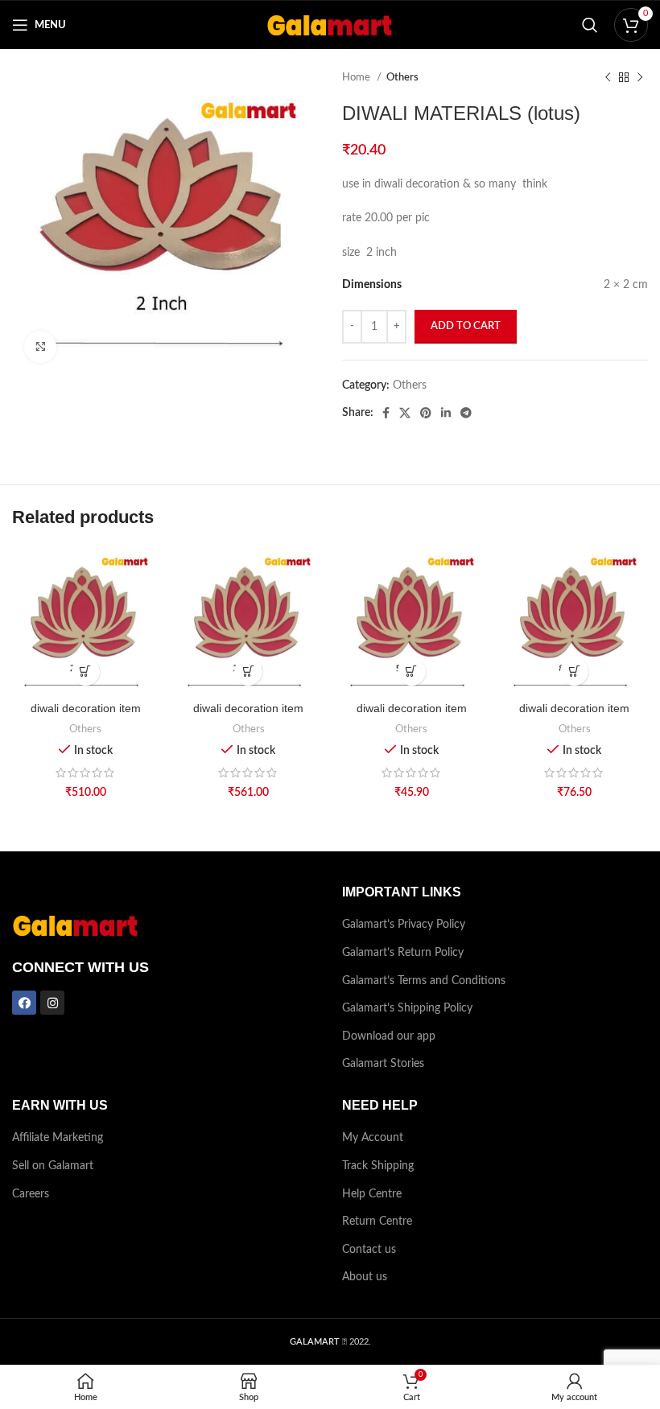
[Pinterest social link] (425, 412)
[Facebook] (24, 1003)
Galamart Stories (383, 1063)
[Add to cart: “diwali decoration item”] (86, 671)
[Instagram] (52, 1003)
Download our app (388, 1036)
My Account (372, 1137)
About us (364, 1277)
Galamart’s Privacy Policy (403, 924)
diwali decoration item (86, 708)
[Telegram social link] (466, 412)
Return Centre (377, 1221)
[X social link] (404, 412)
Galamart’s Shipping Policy (407, 1008)
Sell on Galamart (52, 1166)
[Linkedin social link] (446, 412)
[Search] (590, 25)
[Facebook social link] (385, 412)
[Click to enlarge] (40, 347)
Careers (30, 1194)
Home (357, 77)
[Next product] (640, 78)
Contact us (369, 1249)
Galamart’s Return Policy (403, 952)
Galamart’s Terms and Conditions (423, 981)
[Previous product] (608, 78)
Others (402, 77)
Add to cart (466, 326)
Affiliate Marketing (57, 1137)
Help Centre (372, 1194)
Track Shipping (378, 1166)
